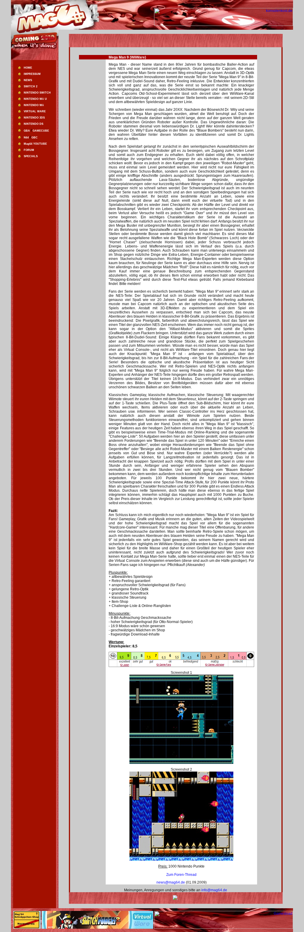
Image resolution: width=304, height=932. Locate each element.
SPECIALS (31, 156)
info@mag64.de (214, 890)
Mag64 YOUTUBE (35, 143)
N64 (26, 137)
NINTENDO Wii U (35, 98)
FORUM (29, 150)
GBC (34, 137)
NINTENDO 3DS (34, 117)
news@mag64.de (171, 882)
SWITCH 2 (30, 86)
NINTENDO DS (33, 123)
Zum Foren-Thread (181, 875)
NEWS (28, 80)
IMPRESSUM (32, 73)
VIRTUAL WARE (35, 111)
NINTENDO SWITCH (37, 92)
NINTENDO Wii (34, 105)
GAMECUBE (41, 130)
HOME (28, 67)
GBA (27, 130)
